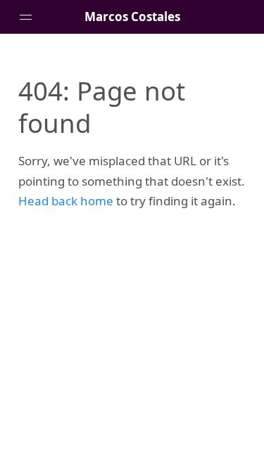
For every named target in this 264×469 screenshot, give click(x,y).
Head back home (65, 201)
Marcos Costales (132, 16)
